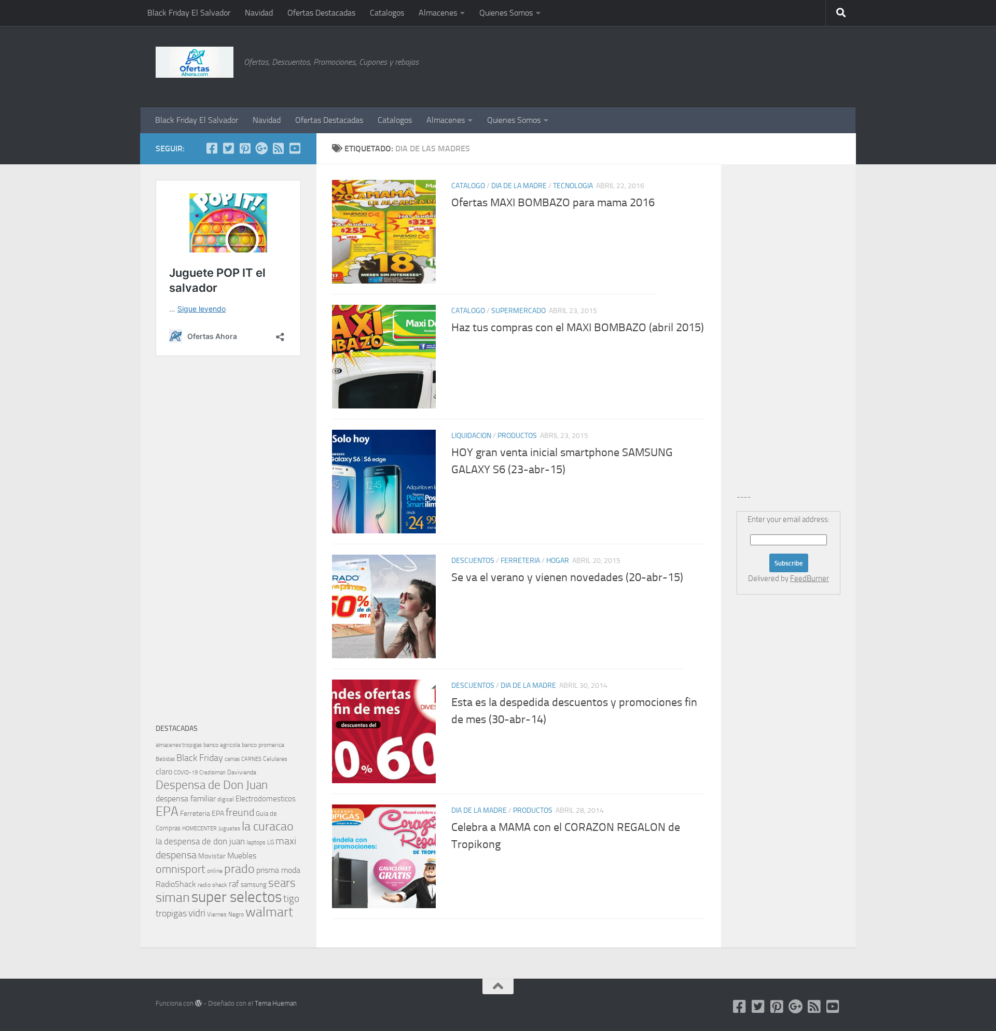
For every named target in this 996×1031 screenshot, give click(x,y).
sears (282, 883)
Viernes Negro (225, 914)
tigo (291, 899)
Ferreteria (520, 560)
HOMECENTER (199, 828)
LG (270, 842)
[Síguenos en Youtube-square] (294, 148)
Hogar (557, 560)
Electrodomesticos (266, 798)
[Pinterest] (245, 148)
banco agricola (221, 744)
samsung (254, 884)
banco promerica (263, 744)
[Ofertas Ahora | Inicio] (194, 62)
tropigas (171, 913)
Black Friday (199, 758)
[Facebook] (211, 148)
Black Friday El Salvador (188, 13)
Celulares (275, 758)
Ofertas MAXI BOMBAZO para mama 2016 (553, 202)
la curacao (268, 826)
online (215, 870)
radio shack (212, 884)
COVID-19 (186, 772)
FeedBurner (809, 578)
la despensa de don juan (200, 841)
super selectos (236, 897)
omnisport (180, 869)
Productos (517, 435)
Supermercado (518, 310)
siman (173, 897)
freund (240, 812)
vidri (196, 913)
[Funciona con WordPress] (198, 1003)
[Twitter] (228, 148)
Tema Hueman (276, 1003)
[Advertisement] (788, 64)
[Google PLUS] (261, 148)
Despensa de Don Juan (212, 785)
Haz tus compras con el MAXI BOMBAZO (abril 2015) (577, 327)
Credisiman (212, 772)
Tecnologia (573, 185)
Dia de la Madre (519, 185)
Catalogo (468, 185)
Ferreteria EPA (202, 813)
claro (164, 771)
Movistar (212, 856)
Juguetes (229, 828)
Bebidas (165, 759)
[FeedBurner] (278, 148)
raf (234, 884)
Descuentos (472, 560)
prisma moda (278, 870)
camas (232, 759)
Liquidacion (471, 435)
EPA (167, 811)
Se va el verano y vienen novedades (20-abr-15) (567, 577)
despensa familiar (186, 798)
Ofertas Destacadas (321, 13)
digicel (225, 799)
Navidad (259, 13)
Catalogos (387, 13)
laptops (256, 842)
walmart (269, 911)
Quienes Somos (506, 13)
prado (239, 868)
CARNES (251, 759)
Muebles (241, 855)
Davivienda (241, 772)
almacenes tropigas (179, 745)
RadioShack (176, 884)
